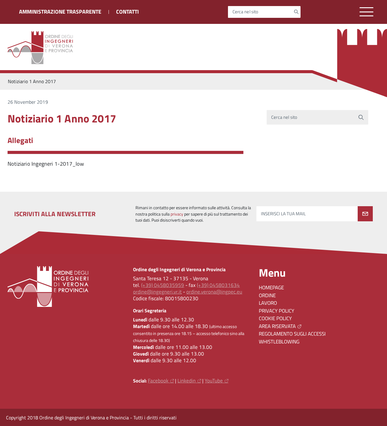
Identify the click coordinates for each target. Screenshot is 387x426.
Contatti (127, 12)
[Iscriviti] (365, 213)
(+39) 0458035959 (162, 285)
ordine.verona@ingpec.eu (214, 292)
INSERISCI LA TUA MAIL (283, 213)
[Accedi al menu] (366, 12)
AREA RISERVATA (277, 326)
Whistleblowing (279, 342)
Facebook (158, 381)
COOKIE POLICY (275, 318)
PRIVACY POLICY (276, 311)
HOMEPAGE (271, 287)
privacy (177, 214)
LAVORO (268, 303)
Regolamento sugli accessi (292, 334)
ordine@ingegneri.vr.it (157, 292)
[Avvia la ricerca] (296, 12)
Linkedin (186, 381)
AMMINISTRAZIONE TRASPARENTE (60, 12)
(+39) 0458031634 (218, 285)
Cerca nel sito (246, 12)
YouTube (214, 381)
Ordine (267, 295)
